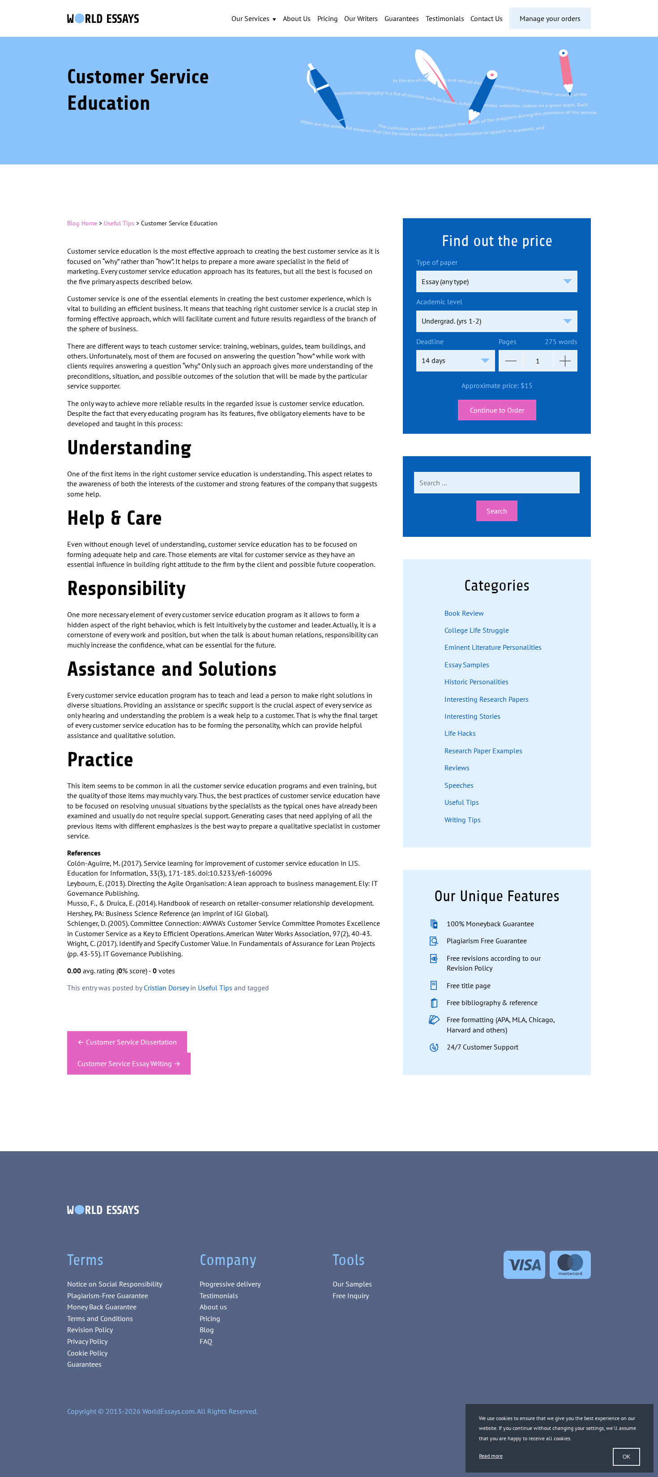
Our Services (251, 18)
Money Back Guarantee (102, 1306)
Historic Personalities (476, 681)
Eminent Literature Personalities (493, 647)
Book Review (464, 613)
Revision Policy (90, 1329)
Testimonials (445, 18)
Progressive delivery (230, 1283)
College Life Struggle (476, 630)
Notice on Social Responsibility (114, 1283)
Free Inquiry (351, 1295)
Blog (207, 1329)
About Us (297, 18)
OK (626, 1457)
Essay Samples (466, 664)
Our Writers (361, 18)
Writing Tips (462, 819)
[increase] (565, 360)
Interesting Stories (472, 716)
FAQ (206, 1341)
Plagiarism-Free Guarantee (107, 1295)
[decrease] (511, 360)
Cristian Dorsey (166, 987)
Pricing (327, 18)
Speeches (459, 785)
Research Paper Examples (483, 750)
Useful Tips (119, 223)
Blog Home (82, 223)
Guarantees (402, 18)
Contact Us (486, 18)
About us (213, 1306)
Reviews (457, 767)
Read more (491, 1455)
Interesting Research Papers (486, 699)
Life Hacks (460, 733)
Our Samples (352, 1283)
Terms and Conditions (100, 1318)
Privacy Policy (87, 1341)
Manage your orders (550, 18)
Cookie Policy (87, 1352)
